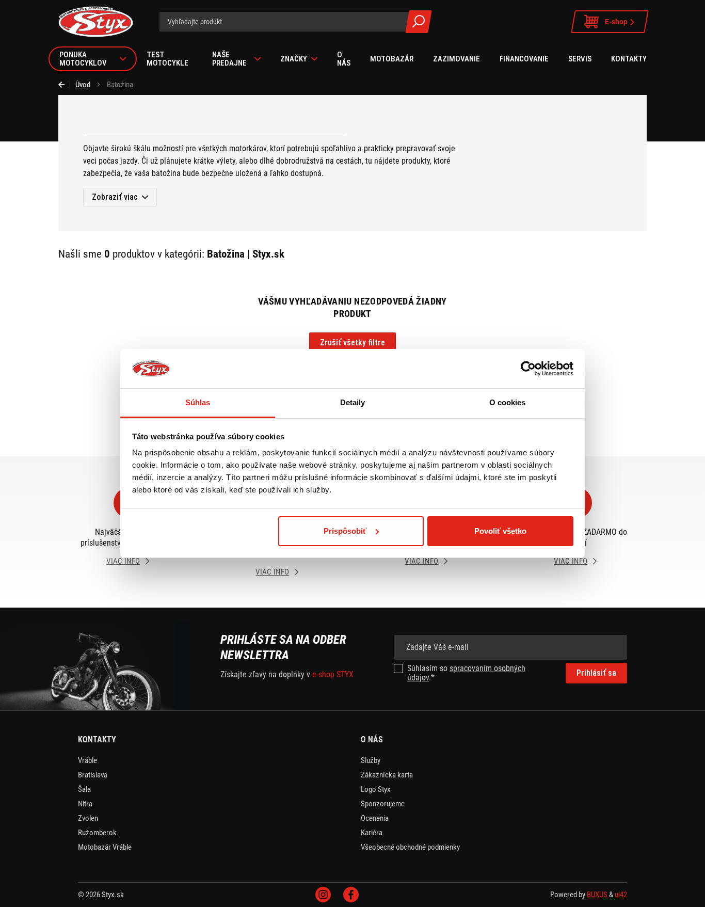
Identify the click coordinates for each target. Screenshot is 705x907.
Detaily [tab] (352, 402)
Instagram (323, 894)
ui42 (621, 894)
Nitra (85, 803)
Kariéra (371, 832)
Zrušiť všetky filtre (352, 342)
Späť (64, 85)
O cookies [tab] (507, 402)
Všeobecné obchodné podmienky (410, 847)
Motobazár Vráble (105, 847)
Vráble (87, 760)
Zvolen (88, 818)
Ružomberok (97, 832)
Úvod (82, 85)
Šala (84, 789)
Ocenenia (375, 818)
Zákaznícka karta (387, 774)
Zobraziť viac (115, 197)
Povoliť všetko (500, 531)
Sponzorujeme (383, 803)
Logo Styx (376, 789)
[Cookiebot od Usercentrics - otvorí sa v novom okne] (528, 368)
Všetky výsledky (418, 21)
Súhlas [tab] (198, 402)
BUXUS (597, 894)
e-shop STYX (333, 674)
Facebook (351, 894)
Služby (370, 760)
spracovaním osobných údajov (466, 672)
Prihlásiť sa (596, 673)
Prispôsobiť (345, 531)
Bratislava (92, 774)
